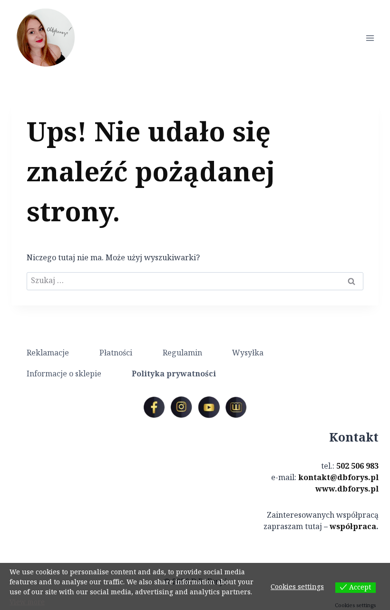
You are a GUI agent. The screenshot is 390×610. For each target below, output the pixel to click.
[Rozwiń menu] (370, 37)
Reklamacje (48, 353)
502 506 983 (357, 466)
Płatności (115, 353)
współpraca (353, 527)
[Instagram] (181, 407)
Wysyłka (247, 353)
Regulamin (182, 353)
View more (27, 602)
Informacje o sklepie (64, 374)
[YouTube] (208, 407)
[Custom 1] (236, 407)
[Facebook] (154, 407)
